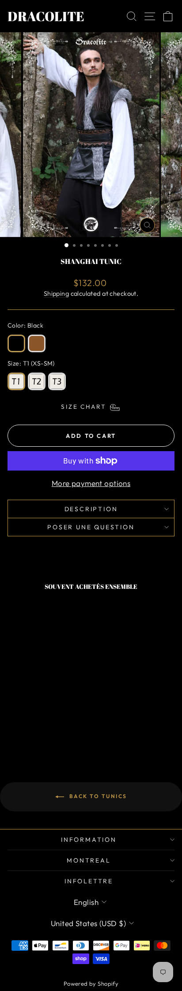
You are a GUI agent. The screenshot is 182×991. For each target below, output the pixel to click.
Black (16, 343)
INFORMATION (89, 840)
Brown (37, 343)
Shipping (56, 294)
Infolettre (88, 881)
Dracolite (46, 16)
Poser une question (90, 527)
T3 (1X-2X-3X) (57, 381)
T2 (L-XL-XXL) (37, 381)
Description (91, 509)
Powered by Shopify (91, 983)
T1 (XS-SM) (16, 381)
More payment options (91, 483)
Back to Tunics (97, 796)
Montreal (88, 860)
